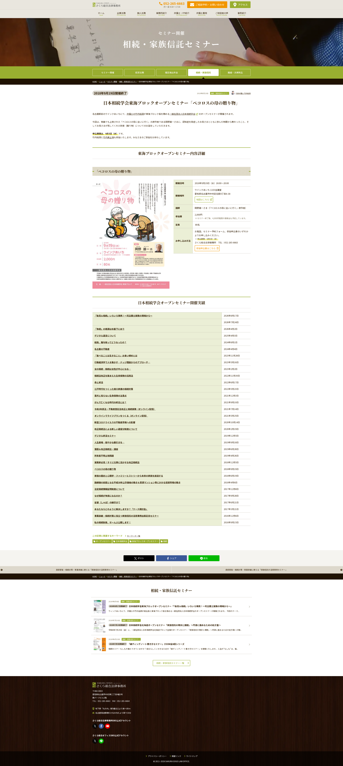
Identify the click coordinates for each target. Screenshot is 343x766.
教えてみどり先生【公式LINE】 (103, 741)
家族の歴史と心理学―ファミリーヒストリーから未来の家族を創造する (128, 475)
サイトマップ (191, 756)
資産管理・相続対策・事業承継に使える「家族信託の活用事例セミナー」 (87, 569)
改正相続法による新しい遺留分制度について (115, 429)
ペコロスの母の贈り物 (105, 469)
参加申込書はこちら (206, 248)
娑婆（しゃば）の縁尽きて (107, 502)
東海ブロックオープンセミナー (145, 541)
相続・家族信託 (203, 72)
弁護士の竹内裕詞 (135, 113)
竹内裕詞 (243, 93)
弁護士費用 (201, 13)
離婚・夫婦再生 (235, 72)
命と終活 (98, 382)
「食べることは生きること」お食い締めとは (115, 355)
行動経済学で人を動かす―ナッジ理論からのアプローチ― (122, 362)
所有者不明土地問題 (104, 455)
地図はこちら (202, 199)
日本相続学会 (121, 541)
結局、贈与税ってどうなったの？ (110, 342)
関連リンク (176, 756)
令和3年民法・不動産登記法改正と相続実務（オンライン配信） (125, 409)
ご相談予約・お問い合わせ (209, 4)
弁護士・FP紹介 (181, 13)
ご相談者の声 (221, 13)
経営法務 (139, 72)
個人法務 (141, 13)
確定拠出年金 (171, 72)
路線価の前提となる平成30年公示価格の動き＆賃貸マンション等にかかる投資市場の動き (137, 482)
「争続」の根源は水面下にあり (109, 328)
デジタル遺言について (105, 335)
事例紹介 (242, 13)
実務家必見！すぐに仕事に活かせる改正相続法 (116, 462)
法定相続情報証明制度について (109, 489)
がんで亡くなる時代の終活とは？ (110, 402)
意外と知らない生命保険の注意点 (110, 395)
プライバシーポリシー (157, 756)
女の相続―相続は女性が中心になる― (112, 369)
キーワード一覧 (133, 536)
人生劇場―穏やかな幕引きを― (109, 442)
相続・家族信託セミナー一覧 (170, 663)
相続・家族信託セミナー (219, 93)
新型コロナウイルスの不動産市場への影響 (114, 422)
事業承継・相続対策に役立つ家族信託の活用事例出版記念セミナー (126, 515)
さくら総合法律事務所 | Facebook (103, 726)
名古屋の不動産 (101, 349)
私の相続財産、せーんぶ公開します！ (112, 522)
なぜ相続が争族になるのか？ (108, 495)
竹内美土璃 (108, 137)
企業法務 (121, 13)
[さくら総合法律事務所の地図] (194, 713)
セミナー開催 (107, 72)
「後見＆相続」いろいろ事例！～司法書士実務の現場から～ (123, 315)
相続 (165, 541)
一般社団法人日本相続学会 (182, 113)
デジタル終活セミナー (105, 435)
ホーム (101, 13)
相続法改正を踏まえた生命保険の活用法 (113, 375)
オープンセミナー (103, 541)
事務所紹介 (161, 13)
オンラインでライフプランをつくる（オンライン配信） (121, 415)
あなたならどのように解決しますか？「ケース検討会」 (121, 509)
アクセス (243, 4)
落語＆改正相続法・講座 (106, 449)
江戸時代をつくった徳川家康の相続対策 (113, 389)
